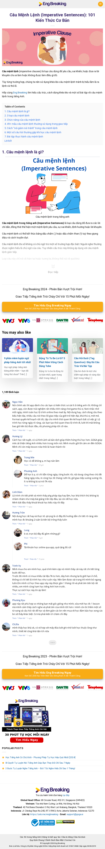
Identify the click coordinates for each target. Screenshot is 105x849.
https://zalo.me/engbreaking (44, 814)
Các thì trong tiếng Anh (30, 837)
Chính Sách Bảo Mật (54, 840)
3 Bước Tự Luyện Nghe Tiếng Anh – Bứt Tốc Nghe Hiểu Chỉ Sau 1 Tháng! (40, 768)
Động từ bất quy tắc (51, 837)
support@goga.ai (75, 814)
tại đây (66, 795)
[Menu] (100, 4)
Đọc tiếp (53, 272)
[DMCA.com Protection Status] (65, 822)
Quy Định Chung (37, 840)
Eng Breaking (20, 92)
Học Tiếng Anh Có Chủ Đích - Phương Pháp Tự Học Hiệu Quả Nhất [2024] (40, 757)
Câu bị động (67, 837)
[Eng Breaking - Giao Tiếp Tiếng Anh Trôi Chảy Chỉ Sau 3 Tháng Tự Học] (52, 4)
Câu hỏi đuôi (79, 837)
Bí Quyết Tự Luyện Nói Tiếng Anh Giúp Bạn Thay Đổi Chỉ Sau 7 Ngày (37, 763)
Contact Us (70, 840)
